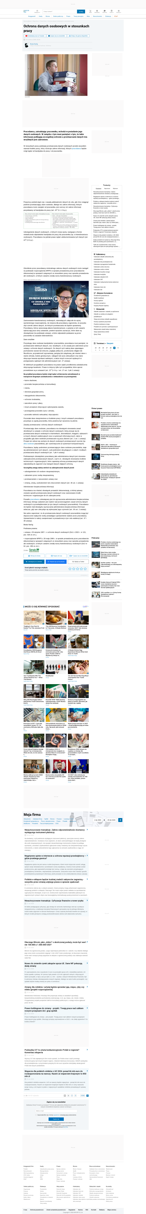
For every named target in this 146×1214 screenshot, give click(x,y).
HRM (41, 1156)
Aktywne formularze (105, 295)
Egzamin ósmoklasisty (46, 1178)
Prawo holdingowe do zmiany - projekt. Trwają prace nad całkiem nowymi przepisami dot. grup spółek (105, 228)
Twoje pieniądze (78, 16)
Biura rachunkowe (94, 1143)
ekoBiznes (27, 800)
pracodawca (76, 148)
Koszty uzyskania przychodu (102, 323)
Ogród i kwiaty (110, 1154)
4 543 (82, 1073)
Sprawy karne (60, 1148)
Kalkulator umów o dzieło (101, 271)
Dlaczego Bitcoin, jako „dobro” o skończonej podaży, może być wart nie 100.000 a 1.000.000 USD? (106, 213)
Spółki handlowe (99, 299)
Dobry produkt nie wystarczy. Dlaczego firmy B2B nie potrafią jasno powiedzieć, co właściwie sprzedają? (106, 242)
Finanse (59, 796)
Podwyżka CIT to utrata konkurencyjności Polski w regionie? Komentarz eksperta (105, 232)
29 (114, 349)
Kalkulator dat (98, 291)
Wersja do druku (35, 533)
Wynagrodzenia (44, 1148)
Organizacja (27, 1166)
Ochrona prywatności (37, 1187)
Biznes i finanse (77, 1146)
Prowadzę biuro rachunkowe (97, 1148)
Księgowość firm (28, 1143)
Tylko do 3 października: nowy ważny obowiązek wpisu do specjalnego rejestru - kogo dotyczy (106, 247)
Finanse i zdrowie (77, 1156)
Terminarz (100, 345)
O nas (25, 1187)
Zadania (26, 1170)
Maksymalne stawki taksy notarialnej (105, 331)
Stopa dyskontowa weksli (101, 333)
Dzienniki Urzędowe (62, 1170)
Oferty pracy (109, 1178)
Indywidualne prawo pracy (47, 1146)
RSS (87, 1187)
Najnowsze (107, 190)
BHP (41, 1154)
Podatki (65, 798)
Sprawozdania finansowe (96, 1154)
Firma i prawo (97, 410)
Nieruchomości (97, 16)
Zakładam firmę (37, 796)
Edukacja (108, 16)
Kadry (40, 16)
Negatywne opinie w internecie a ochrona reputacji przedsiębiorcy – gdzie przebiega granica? (106, 199)
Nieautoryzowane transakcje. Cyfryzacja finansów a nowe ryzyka (105, 208)
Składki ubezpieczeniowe (96, 1170)
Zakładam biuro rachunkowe (97, 1146)
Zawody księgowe (28, 1154)
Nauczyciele (43, 1170)
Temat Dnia (43, 21)
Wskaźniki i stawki (94, 1163)
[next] (87, 1073)
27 (107, 349)
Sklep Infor (59, 1156)
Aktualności (27, 796)
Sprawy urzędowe (61, 1152)
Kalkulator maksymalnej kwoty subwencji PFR (106, 285)
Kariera (80, 1187)
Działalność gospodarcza (101, 297)
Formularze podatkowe (112, 1174)
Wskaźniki (100, 311)
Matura (42, 1176)
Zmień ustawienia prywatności (56, 1187)
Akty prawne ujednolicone (63, 1174)
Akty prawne (60, 1163)
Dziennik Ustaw (61, 1166)
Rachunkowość (28, 1148)
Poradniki (35, 800)
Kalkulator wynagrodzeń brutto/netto (104, 266)
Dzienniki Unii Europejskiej (64, 1172)
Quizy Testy (97, 336)
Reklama (102, 1187)
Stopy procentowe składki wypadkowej (105, 321)
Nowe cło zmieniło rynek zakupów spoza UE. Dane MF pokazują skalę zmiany (105, 218)
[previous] (65, 1073)
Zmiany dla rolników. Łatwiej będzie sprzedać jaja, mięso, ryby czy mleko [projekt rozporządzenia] (106, 223)
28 (110, 349)
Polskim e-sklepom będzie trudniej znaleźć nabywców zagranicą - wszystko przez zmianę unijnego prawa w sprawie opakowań (106, 204)
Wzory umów (109, 1172)
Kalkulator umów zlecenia (101, 268)
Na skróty (109, 1163)
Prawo (68, 16)
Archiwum (108, 1168)
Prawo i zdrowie (61, 1158)
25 (99, 349)
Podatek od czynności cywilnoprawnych (106, 328)
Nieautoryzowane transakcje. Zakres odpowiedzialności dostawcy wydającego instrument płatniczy (105, 194)
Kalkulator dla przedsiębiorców (103, 263)
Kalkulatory (100, 256)
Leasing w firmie (69, 796)
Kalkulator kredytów (100, 276)
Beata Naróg (34, 44)
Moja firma (36, 21)
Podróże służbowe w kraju (102, 326)
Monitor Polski (60, 1168)
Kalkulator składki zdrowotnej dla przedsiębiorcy (104, 260)
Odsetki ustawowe (94, 1174)
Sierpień (110, 345)
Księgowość (32, 16)
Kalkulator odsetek (78, 1172)
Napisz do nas (57, 533)
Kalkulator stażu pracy (79, 1174)
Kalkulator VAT (98, 281)
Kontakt (93, 1187)
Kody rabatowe (110, 1170)
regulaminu (56, 1092)
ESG (57, 800)
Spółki (46, 796)
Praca (58, 1154)
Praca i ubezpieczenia (47, 798)
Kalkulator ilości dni (100, 289)
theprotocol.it (109, 1176)
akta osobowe (29, 421)
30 (118, 349)
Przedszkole (43, 1166)
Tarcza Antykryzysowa (46, 800)
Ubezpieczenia (44, 1150)
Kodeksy (59, 1176)
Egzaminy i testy (44, 1172)
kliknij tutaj (65, 1104)
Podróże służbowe (94, 1172)
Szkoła (42, 1168)
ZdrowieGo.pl (109, 1166)
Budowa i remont (110, 1152)
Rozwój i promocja (28, 1172)
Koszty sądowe (98, 302)
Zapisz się (56, 1096)
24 (95, 349)
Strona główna (27, 21)
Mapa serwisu (111, 1187)
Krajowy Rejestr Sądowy (101, 307)
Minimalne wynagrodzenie (96, 1168)
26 (103, 349)
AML (90, 1156)
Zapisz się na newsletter (80, 533)
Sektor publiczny (58, 16)
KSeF (116, 16)
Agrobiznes (72, 798)
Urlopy (42, 1152)
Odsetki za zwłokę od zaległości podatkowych (103, 317)
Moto (88, 16)
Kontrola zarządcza (99, 305)
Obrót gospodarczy (29, 1150)
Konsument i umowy (62, 1150)
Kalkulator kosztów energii (102, 273)
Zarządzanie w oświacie (46, 1174)
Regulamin (72, 1187)
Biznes (48, 16)
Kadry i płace (27, 1174)
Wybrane (115, 190)
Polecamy (95, 539)
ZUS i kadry (27, 1152)
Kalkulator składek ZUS (101, 278)
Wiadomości (109, 1146)
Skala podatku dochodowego (97, 1176)
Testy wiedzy (43, 1180)
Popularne (98, 190)
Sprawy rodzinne (61, 1146)
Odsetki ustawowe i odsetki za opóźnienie (106, 313)
